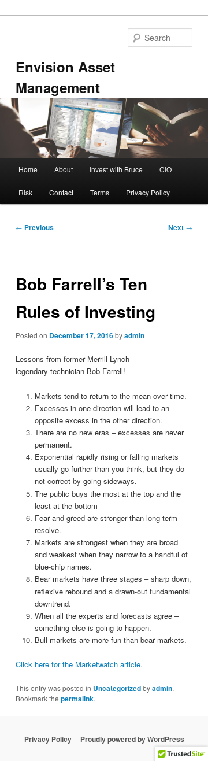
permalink (77, 698)
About (63, 169)
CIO (165, 169)
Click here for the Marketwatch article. (79, 664)
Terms (99, 192)
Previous (35, 227)
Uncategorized (117, 688)
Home (28, 169)
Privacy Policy (148, 192)
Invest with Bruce (116, 169)
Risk (25, 192)
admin (134, 335)
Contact (61, 192)
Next (180, 227)
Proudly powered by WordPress (132, 739)
